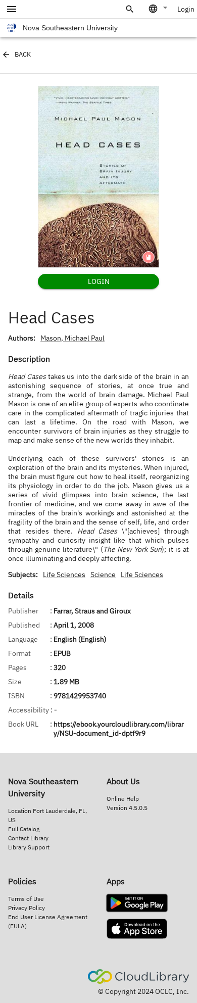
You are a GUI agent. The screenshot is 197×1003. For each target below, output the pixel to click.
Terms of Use (26, 898)
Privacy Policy (26, 908)
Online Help (123, 798)
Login (185, 9)
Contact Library (28, 838)
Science (103, 574)
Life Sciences (64, 574)
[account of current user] (12, 9)
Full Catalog (23, 829)
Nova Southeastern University (70, 28)
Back (23, 54)
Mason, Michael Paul (72, 338)
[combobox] (158, 9)
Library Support (29, 847)
